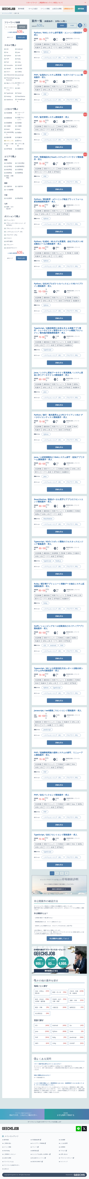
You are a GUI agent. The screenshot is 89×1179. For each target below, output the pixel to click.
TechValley (7, 1150)
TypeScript (47, 350)
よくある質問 (64, 1143)
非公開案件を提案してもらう (59, 938)
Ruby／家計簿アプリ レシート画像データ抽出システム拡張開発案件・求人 (59, 584)
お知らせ (6, 1169)
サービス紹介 (33, 9)
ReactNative (48, 519)
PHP (45, 94)
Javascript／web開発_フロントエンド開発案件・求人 (58, 710)
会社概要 (62, 1139)
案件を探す (22, 37)
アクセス (62, 1150)
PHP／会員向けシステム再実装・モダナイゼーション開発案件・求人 (58, 75)
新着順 (62, 25)
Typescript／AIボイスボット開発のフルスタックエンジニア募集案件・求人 (58, 542)
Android (53, 645)
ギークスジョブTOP (7, 13)
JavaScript (47, 730)
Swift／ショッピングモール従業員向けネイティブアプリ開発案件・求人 (59, 627)
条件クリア (10, 37)
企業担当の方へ (69, 9)
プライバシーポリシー (66, 1158)
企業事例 (62, 1147)
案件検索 (21, 9)
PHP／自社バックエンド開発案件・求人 (51, 794)
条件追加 (22, 27)
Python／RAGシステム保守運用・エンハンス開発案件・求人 (59, 33)
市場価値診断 (35, 1139)
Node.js (58, 561)
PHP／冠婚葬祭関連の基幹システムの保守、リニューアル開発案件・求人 (58, 753)
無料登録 (81, 9)
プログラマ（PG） (72, 57)
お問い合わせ (64, 1154)
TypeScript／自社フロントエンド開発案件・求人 (55, 834)
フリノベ (34, 1147)
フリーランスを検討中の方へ (11, 1165)
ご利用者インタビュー (10, 1154)
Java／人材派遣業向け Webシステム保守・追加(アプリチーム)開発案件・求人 (59, 458)
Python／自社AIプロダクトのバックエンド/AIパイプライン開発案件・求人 (58, 284)
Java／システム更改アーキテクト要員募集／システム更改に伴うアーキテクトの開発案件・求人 (58, 373)
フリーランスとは (8, 1161)
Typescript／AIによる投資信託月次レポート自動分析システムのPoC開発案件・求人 (58, 669)
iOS (45, 645)
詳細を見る (59, 65)
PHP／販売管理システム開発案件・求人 (51, 117)
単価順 (72, 25)
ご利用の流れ (7, 1143)
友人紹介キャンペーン (38, 1158)
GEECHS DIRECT (36, 1161)
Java (45, 392)
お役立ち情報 (57, 9)
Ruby (45, 603)
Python (46, 52)
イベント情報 (45, 9)
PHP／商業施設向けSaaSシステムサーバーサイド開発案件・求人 (58, 158)
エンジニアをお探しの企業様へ (40, 1154)
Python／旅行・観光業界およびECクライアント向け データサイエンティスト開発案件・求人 (58, 415)
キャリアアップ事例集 (38, 1143)
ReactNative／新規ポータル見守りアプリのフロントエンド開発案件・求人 (58, 500)
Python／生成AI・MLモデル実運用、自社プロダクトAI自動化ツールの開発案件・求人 (58, 242)
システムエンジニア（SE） (53, 57)
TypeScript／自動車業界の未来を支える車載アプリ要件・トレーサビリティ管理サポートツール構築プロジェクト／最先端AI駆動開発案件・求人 (58, 330)
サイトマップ (64, 1161)
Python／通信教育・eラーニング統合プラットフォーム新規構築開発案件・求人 (58, 200)
